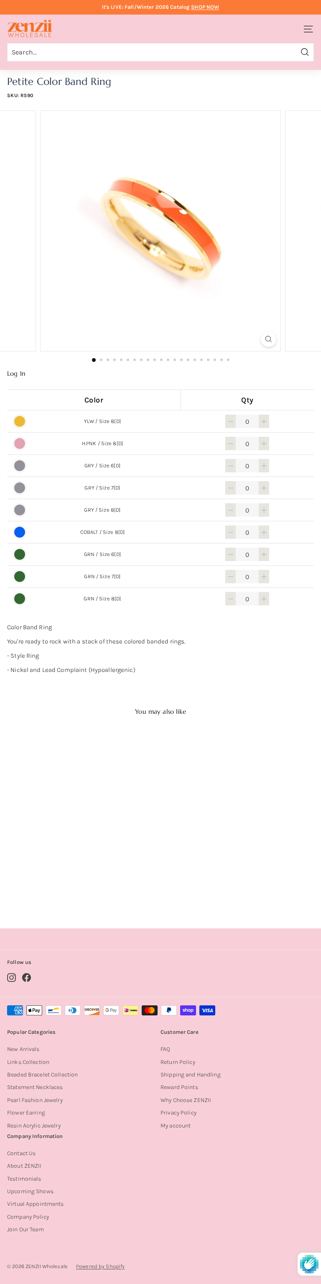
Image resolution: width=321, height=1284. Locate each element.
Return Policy (177, 1062)
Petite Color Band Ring (59, 878)
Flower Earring (26, 1112)
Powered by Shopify (100, 1266)
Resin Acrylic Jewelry (34, 1125)
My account (175, 1125)
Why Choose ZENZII (185, 1100)
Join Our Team (25, 1229)
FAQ (165, 1049)
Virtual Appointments (35, 1203)
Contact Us (21, 1153)
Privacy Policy (178, 1112)
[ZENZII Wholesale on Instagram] (11, 977)
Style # (61, 889)
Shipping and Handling (190, 1074)
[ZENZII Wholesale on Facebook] (26, 977)
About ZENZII (24, 1165)
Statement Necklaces (35, 1087)
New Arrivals (23, 1049)
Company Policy (28, 1216)
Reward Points (179, 1087)
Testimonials (24, 1178)
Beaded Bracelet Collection (42, 1074)
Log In (16, 373)
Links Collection (28, 1062)
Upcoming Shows (30, 1191)
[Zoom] (268, 339)
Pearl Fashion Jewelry (35, 1100)
